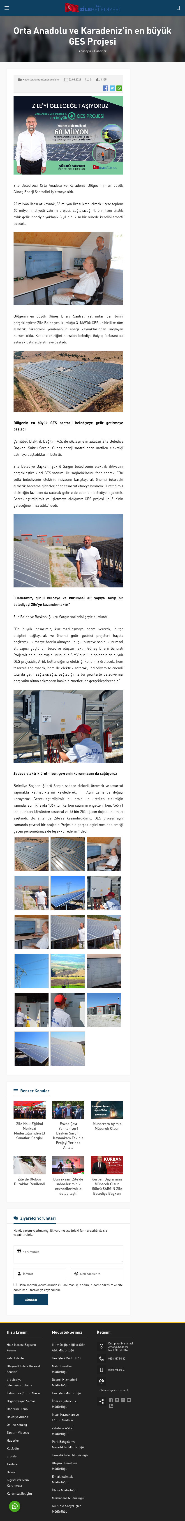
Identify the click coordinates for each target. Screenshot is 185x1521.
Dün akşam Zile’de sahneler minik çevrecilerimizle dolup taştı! (68, 1186)
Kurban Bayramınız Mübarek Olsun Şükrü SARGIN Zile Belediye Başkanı (107, 1186)
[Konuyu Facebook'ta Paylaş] (105, 88)
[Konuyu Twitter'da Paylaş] (112, 88)
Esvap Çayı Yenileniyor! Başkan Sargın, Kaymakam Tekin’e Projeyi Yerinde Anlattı (68, 1135)
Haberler (100, 51)
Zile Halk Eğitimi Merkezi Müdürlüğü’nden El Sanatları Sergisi (29, 1130)
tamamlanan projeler (47, 79)
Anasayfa (85, 51)
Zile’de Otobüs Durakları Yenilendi (29, 1181)
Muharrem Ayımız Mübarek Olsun (107, 1126)
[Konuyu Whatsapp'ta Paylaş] (119, 88)
